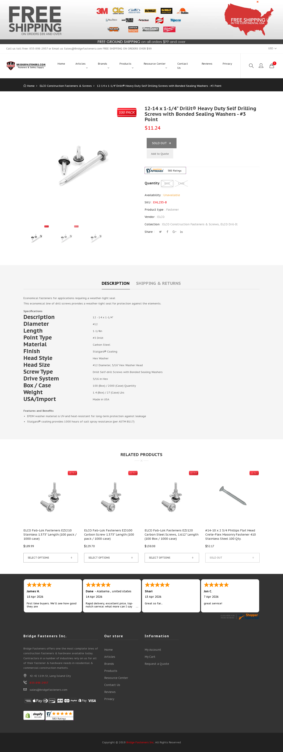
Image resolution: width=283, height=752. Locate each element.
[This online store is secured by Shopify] (34, 715)
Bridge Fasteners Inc (140, 742)
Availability (153, 195)
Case (181, 183)
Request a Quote (157, 664)
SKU (147, 202)
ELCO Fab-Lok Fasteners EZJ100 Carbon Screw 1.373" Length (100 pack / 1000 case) (109, 534)
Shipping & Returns (158, 283)
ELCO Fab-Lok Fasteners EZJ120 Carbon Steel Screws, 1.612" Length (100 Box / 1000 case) (171, 534)
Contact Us (112, 685)
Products (110, 671)
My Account (153, 650)
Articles (109, 657)
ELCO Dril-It (229, 224)
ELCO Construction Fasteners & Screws (190, 224)
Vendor (150, 217)
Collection (152, 224)
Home (108, 650)
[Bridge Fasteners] (26, 66)
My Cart (150, 657)
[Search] (251, 66)
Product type (154, 209)
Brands (109, 664)
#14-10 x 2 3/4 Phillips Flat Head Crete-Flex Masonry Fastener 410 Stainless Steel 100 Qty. (230, 534)
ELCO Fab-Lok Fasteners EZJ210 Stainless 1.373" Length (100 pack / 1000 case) (49, 534)
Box (167, 183)
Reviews (110, 692)
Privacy (109, 699)
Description (115, 283)
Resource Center (116, 678)
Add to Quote (160, 154)
